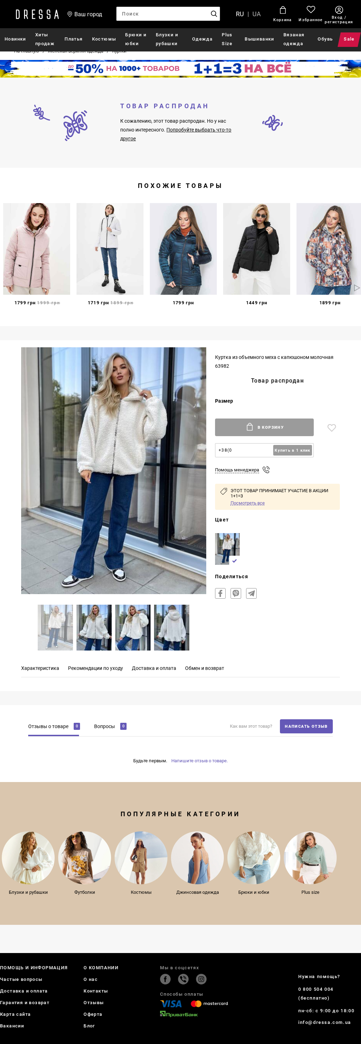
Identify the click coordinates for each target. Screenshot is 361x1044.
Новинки (15, 39)
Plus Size (227, 39)
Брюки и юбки (135, 39)
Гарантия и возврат (24, 1002)
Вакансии (12, 1025)
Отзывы (94, 1002)
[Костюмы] (141, 857)
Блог (89, 1025)
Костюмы (104, 39)
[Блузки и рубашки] (28, 857)
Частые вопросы (21, 979)
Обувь (325, 39)
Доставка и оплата (24, 991)
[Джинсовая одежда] (197, 857)
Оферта (93, 1014)
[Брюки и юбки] (253, 857)
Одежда (202, 39)
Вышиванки (259, 39)
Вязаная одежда (294, 39)
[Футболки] (84, 857)
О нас (91, 979)
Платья (73, 39)
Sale (349, 39)
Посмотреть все (248, 503)
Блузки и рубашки (167, 39)
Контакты (96, 991)
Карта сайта (15, 1014)
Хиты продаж (45, 39)
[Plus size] (310, 857)
